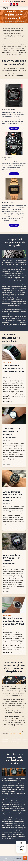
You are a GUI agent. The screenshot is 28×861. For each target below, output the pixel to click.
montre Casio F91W (15, 733)
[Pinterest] (17, 4)
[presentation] (14, 352)
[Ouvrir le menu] (25, 8)
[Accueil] (3, 21)
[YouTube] (14, 4)
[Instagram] (11, 4)
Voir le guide (14, 128)
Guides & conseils (7, 615)
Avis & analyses (7, 362)
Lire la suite (7, 401)
